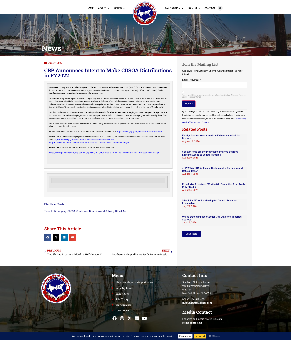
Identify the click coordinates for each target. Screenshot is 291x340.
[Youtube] (144, 318)
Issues (118, 8)
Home (90, 8)
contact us (196, 322)
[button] (220, 8)
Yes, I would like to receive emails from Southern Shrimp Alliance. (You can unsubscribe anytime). (214, 96)
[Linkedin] (137, 318)
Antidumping (58, 211)
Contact (209, 8)
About (102, 8)
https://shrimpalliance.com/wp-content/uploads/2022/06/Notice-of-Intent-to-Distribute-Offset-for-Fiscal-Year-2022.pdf (104, 152)
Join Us (192, 8)
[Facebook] (115, 318)
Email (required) (191, 80)
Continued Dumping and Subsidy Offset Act (101, 211)
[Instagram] (122, 318)
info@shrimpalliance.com (197, 302)
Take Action (172, 8)
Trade (60, 204)
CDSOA (71, 211)
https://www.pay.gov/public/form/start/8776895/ (139, 131)
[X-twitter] (129, 318)
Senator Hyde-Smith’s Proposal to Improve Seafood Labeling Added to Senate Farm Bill (210, 153)
